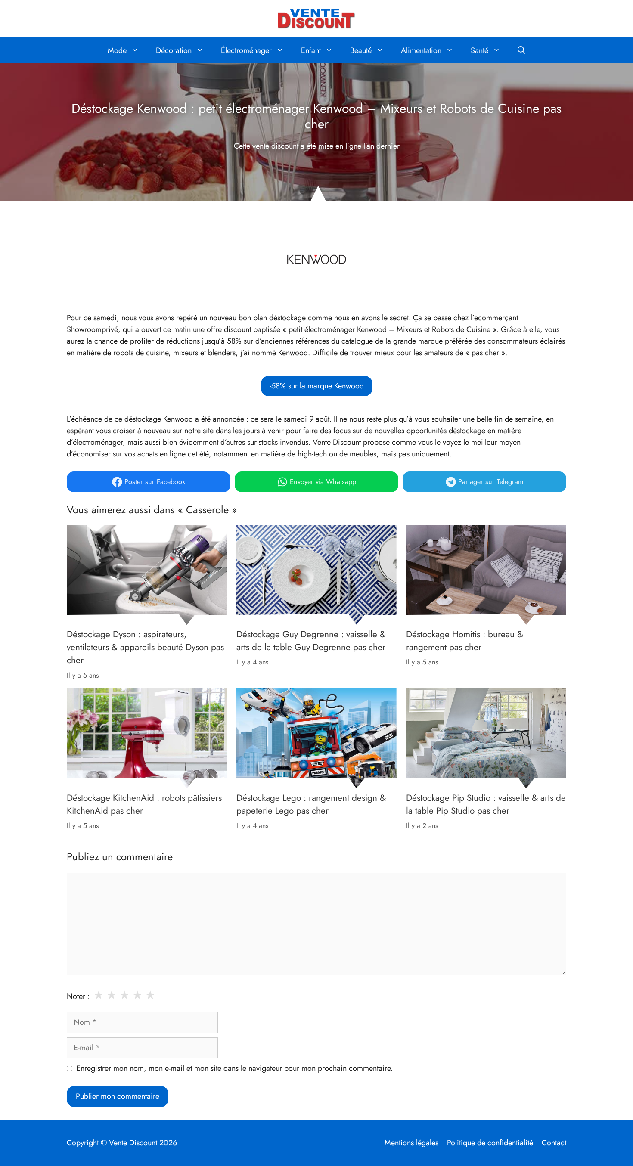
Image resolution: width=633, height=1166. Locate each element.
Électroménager (246, 50)
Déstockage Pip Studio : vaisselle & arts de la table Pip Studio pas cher (486, 804)
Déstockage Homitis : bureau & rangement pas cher (464, 641)
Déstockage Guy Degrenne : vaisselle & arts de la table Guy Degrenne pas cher (311, 641)
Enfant (311, 50)
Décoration (174, 50)
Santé (479, 50)
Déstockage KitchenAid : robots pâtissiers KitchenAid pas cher (144, 804)
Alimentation (421, 50)
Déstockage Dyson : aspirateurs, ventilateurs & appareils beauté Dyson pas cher (145, 647)
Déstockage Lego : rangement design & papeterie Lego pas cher (311, 804)
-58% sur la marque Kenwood (317, 385)
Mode (117, 50)
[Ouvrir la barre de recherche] (521, 50)
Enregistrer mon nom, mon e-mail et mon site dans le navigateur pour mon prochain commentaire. (234, 1068)
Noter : (78, 996)
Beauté (361, 50)
